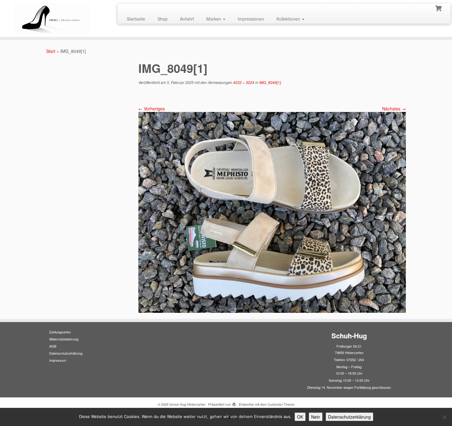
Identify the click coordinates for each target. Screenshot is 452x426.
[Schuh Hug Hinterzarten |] (52, 18)
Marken (214, 19)
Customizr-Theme (281, 404)
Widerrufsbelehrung (63, 338)
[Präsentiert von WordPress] (234, 403)
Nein (315, 417)
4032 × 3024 (243, 82)
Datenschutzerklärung (65, 353)
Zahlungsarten (60, 331)
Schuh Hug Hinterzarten (187, 404)
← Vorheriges (151, 109)
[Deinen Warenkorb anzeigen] (439, 7)
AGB (52, 346)
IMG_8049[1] (269, 82)
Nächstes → (394, 109)
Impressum (57, 360)
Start (50, 51)
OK (300, 417)
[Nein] (444, 417)
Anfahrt (187, 19)
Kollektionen (288, 19)
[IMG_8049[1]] (272, 212)
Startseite (136, 19)
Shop (162, 19)
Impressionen (251, 19)
